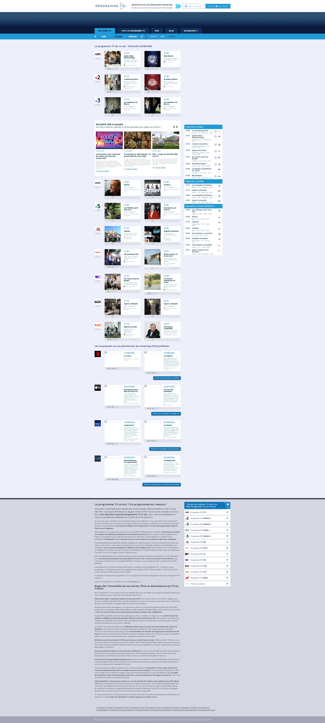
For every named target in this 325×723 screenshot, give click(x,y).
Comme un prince (131, 79)
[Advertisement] (162, 19)
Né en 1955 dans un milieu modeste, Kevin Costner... (170, 259)
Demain (133, 36)
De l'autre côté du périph (131, 279)
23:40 (166, 53)
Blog (171, 31)
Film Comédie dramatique (129, 87)
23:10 (166, 324)
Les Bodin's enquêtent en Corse (169, 280)
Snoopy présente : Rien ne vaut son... (131, 390)
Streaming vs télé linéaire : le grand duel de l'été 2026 (137, 155)
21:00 (126, 205)
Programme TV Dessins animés (121, 710)
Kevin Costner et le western (170, 255)
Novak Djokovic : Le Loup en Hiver (130, 461)
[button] (176, 126)
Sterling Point (169, 460)
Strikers (167, 185)
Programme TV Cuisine (189, 707)
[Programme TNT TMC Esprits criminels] (113, 316)
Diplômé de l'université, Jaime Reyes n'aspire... (171, 59)
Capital (127, 231)
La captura (168, 356)
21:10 (126, 53)
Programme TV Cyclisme (170, 707)
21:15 (126, 301)
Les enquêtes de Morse (130, 103)
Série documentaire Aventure (131, 214)
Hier (104, 36)
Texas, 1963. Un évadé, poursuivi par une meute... (130, 257)
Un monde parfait (131, 254)
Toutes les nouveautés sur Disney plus (165, 449)
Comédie (168, 405)
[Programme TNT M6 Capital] (113, 243)
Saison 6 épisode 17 (170, 306)
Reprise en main (130, 327)
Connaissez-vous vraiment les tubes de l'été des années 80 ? (108, 156)
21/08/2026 (129, 353)
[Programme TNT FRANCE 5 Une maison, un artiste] (152, 220)
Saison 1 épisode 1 (129, 187)
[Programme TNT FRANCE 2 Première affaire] (152, 91)
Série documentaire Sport (131, 189)
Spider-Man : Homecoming (129, 57)
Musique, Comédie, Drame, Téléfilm (131, 439)
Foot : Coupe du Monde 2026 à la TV (165, 155)
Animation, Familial (132, 403)
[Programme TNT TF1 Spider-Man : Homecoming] (113, 68)
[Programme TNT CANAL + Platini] (113, 197)
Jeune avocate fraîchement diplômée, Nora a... (171, 83)
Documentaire (130, 476)
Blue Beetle (168, 56)
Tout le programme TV (133, 31)
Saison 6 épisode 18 (130, 306)
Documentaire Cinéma (169, 264)
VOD (157, 31)
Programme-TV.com (130, 720)
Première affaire (170, 79)
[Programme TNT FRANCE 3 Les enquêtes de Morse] (113, 115)
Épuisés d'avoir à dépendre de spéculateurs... (129, 330)
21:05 (126, 182)
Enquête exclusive (171, 231)
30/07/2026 (129, 386)
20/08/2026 (129, 457)
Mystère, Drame (170, 472)
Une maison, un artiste (170, 209)
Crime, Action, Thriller (169, 368)
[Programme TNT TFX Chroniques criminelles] (152, 339)
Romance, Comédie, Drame (131, 359)
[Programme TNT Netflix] (113, 368)
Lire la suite (103, 171)
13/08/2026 (129, 422)
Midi (162, 36)
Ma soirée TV (104, 31)
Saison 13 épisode (169, 212)
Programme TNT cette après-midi (184, 710)
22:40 (166, 76)
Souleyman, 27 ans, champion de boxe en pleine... (130, 83)
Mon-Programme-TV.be (147, 720)
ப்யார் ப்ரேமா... (128, 356)
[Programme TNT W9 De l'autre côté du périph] (113, 291)
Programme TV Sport (104, 707)
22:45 (166, 205)
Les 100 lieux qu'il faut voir (131, 209)
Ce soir (118, 36)
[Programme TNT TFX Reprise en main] (113, 339)
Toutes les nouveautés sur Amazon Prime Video (161, 484)
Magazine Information (168, 239)
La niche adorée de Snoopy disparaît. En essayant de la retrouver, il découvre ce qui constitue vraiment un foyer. (131, 397)
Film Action (169, 62)
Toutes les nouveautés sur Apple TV (166, 414)
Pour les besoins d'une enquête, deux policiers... (131, 283)
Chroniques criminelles (168, 328)
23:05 (166, 228)
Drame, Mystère (170, 437)
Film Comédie (130, 286)
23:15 (166, 251)
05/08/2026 (169, 422)
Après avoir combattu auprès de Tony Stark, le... (130, 61)
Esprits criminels (131, 304)
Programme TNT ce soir (206, 710)
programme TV (157, 8)
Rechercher (190, 31)
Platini (126, 185)
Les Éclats (168, 425)
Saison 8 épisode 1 (129, 106)
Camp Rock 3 (129, 425)
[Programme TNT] (113, 407)
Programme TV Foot (152, 707)
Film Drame (169, 86)
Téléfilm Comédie (171, 289)
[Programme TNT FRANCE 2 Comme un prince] (113, 91)
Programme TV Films (141, 710)
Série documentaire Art (171, 214)
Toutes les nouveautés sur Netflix (167, 378)
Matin (153, 36)
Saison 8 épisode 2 (169, 106)
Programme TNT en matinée (160, 710)
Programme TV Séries (121, 707)
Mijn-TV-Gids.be (162, 720)
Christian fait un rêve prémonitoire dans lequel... (170, 286)
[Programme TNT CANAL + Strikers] (152, 197)
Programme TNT (198, 512)
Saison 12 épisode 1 (130, 212)
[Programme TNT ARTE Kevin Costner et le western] (152, 268)
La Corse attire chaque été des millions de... (131, 234)
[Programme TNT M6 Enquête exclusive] (152, 243)
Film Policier (130, 261)
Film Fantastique (131, 65)
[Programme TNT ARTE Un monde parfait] (113, 266)
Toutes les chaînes (198, 584)
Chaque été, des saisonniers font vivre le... (170, 234)
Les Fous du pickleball (168, 390)
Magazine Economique (128, 237)
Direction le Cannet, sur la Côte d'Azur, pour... (171, 331)
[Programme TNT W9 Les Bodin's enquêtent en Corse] (152, 293)
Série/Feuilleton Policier (130, 109)
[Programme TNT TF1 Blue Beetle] (152, 68)
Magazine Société (171, 334)
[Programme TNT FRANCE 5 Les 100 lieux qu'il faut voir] (113, 220)
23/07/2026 (169, 386)
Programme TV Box (137, 707)
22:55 (166, 301)
